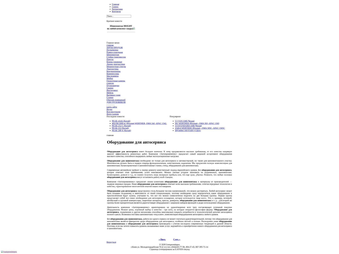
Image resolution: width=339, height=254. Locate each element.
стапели (110, 83)
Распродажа (117, 9)
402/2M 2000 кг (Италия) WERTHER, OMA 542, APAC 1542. (139, 123)
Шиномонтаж (113, 55)
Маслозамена (113, 76)
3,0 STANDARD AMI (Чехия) (188, 126)
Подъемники (112, 50)
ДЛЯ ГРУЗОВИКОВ (116, 102)
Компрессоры (113, 74)
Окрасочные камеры (116, 81)
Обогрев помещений (116, 100)
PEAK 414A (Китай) (121, 121)
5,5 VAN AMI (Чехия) (184, 121)
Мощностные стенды (116, 66)
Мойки (110, 78)
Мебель (110, 93)
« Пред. (162, 239)
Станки (110, 97)
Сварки (110, 88)
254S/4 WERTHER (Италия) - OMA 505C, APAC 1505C (200, 128)
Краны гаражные (114, 62)
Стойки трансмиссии (116, 57)
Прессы (110, 59)
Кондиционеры (114, 71)
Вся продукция (113, 112)
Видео (109, 109)
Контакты (116, 11)
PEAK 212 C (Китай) (121, 126)
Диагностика (112, 69)
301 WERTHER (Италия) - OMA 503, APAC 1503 (197, 123)
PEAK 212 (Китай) (120, 128)
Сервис (115, 7)
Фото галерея (113, 114)
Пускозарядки (113, 85)
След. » (176, 239)
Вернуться (111, 242)
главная (110, 45)
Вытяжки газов (113, 95)
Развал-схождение (115, 52)
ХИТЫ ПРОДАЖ (115, 47)
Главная (115, 4)
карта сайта (112, 107)
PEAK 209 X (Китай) (121, 130)
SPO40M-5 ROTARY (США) (188, 130)
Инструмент (112, 90)
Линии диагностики (116, 64)
